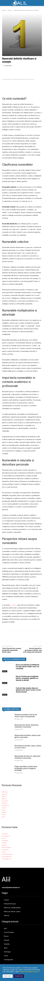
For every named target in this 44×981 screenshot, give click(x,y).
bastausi (4, 845)
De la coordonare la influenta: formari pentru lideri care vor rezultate (27, 667)
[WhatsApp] (19, 88)
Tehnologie (7, 952)
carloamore (5, 849)
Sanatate (7, 944)
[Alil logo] (22, 3)
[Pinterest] (14, 88)
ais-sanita (5, 834)
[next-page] (7, 699)
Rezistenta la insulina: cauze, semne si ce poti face (28, 747)
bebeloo (4, 812)
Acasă (4, 10)
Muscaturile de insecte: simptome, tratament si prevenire (27, 757)
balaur (4, 810)
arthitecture (5, 805)
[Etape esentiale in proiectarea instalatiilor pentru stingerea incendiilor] (7, 769)
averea (4, 808)
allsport (4, 798)
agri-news (5, 794)
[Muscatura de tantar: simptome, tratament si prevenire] (7, 728)
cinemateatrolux (7, 856)
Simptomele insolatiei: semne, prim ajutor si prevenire (27, 736)
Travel (6, 955)
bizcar (3, 817)
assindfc (4, 843)
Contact (6, 900)
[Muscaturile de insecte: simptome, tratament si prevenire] (7, 759)
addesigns (5, 792)
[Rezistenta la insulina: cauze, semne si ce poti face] (7, 748)
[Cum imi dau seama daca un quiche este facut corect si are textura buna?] (8, 691)
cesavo (4, 852)
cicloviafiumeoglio (7, 854)
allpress (4, 796)
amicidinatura (6, 836)
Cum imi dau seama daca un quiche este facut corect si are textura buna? (28, 690)
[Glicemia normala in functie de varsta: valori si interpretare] (7, 717)
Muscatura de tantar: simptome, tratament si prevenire (27, 726)
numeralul (14, 605)
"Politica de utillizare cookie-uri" (29, 971)
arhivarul (4, 803)
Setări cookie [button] (7, 976)
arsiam (4, 838)
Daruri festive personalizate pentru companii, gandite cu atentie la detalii (27, 678)
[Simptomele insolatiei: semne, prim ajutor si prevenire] (7, 738)
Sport (5, 948)
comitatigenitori (6, 859)
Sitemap (6, 915)
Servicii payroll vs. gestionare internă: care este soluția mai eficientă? (32, 650)
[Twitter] (9, 88)
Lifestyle (6, 940)
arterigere (5, 840)
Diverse (9, 10)
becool (4, 814)
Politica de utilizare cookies (12, 911)
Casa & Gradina (9, 932)
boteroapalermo (7, 847)
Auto (5, 928)
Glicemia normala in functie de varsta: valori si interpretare (26, 716)
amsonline (5, 801)
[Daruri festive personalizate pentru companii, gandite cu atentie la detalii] (8, 679)
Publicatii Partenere (10, 904)
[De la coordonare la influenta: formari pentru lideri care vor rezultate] (8, 668)
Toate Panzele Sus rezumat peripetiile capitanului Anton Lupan (11, 650)
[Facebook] (4, 88)
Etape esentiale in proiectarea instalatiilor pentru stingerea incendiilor (26, 768)
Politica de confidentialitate (12, 907)
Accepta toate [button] (19, 976)
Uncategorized (8, 959)
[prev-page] (3, 699)
